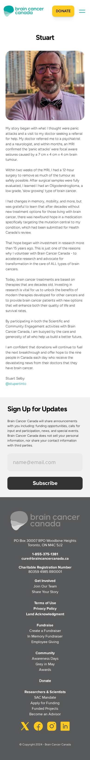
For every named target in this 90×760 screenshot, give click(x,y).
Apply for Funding (45, 703)
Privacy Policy (45, 608)
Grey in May (45, 664)
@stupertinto (16, 384)
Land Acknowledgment (45, 614)
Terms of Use (45, 603)
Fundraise (45, 625)
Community (45, 653)
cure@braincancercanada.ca (45, 558)
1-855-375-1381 (45, 554)
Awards (45, 669)
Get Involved (45, 580)
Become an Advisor (45, 714)
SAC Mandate (45, 697)
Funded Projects (45, 708)
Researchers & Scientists (45, 692)
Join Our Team (45, 586)
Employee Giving (45, 642)
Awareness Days (45, 658)
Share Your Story (45, 592)
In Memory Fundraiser (45, 636)
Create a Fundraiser (45, 630)
